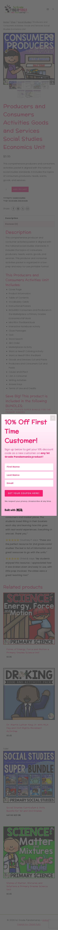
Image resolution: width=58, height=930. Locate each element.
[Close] (53, 418)
